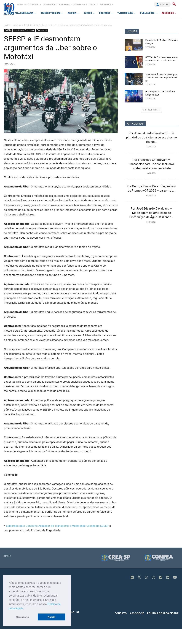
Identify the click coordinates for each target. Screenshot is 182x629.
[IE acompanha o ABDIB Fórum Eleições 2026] (134, 96)
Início (6, 25)
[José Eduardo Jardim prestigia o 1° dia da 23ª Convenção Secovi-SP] (134, 79)
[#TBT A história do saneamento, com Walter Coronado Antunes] (134, 62)
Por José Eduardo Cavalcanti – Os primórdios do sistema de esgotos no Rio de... (151, 137)
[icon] (132, 577)
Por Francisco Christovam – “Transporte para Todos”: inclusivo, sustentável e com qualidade (151, 164)
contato (121, 613)
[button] (24, 608)
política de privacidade (162, 613)
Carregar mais (150, 109)
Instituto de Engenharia (35, 25)
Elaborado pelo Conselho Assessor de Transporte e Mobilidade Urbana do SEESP (57, 525)
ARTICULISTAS (135, 123)
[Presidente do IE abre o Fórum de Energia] (134, 45)
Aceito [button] (51, 616)
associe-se (137, 613)
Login (164, 4)
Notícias (17, 25)
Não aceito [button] (22, 616)
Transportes (42, 30)
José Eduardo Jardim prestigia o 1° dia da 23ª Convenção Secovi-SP (161, 77)
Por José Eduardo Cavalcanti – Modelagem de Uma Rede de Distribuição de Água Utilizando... (151, 213)
